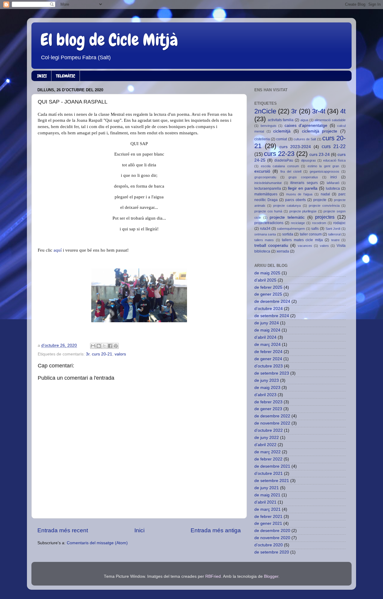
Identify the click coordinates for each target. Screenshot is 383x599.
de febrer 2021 (268, 516)
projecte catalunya (287, 205)
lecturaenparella (267, 188)
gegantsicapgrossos (324, 171)
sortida (287, 234)
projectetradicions (268, 223)
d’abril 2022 (265, 445)
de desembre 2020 (272, 530)
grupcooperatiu (265, 177)
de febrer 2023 (268, 402)
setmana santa (265, 234)
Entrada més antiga (216, 530)
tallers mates (264, 240)
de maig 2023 (267, 387)
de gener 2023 (268, 409)
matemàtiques (265, 194)
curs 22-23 (279, 153)
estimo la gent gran (323, 166)
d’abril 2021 (265, 502)
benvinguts (268, 125)
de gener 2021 (268, 523)
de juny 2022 (266, 437)
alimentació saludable (330, 120)
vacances (305, 245)
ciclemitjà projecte (320, 131)
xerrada (282, 251)
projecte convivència (324, 205)
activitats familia (281, 120)
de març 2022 (267, 452)
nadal (325, 194)
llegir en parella (302, 188)
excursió (262, 171)
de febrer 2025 (268, 287)
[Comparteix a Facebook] (110, 346)
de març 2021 (267, 509)
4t (343, 111)
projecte (319, 200)
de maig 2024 (267, 330)
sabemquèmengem (291, 228)
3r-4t (318, 111)
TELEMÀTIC (65, 76)
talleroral (334, 234)
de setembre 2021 (271, 480)
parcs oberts (295, 200)
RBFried (213, 576)
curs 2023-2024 (295, 147)
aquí (57, 250)
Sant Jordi (333, 228)
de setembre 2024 (271, 316)
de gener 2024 (268, 359)
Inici (139, 530)
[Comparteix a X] (104, 346)
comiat (281, 139)
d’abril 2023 (265, 395)
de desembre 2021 (272, 466)
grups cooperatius (303, 177)
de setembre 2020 (271, 552)
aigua (304, 120)
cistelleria (262, 139)
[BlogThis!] (99, 346)
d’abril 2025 (265, 280)
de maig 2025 (267, 273)
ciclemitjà (282, 131)
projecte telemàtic (287, 217)
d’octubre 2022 (268, 430)
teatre (335, 240)
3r (87, 354)
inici (333, 177)
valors (120, 354)
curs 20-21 (102, 354)
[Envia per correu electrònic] (93, 346)
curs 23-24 (319, 154)
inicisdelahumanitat (268, 183)
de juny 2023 (266, 380)
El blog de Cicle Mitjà (109, 40)
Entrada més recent (62, 530)
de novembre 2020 (272, 538)
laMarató (333, 183)
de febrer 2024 (268, 351)
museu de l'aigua (299, 194)
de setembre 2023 (271, 373)
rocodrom (319, 223)
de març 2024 (267, 344)
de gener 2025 (268, 294)
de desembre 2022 (272, 416)
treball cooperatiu (271, 245)
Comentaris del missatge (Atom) (97, 543)
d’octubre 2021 (268, 473)
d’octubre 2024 (268, 308)
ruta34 (265, 228)
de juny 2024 (266, 323)
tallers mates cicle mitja (302, 240)
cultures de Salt (305, 139)
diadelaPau (283, 160)
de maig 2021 (267, 495)
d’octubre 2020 (268, 545)
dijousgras (308, 160)
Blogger (271, 576)
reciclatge (298, 223)
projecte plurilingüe (303, 211)
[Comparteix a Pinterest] (116, 346)
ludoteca (333, 188)
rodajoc (339, 223)
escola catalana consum (280, 166)
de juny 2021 (266, 488)
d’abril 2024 (265, 337)
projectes (325, 217)
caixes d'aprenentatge (306, 125)
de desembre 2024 (272, 301)
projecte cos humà (268, 211)
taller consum (311, 234)
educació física (334, 160)
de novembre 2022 (272, 423)
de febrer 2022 (268, 459)
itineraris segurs (304, 183)
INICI (42, 76)
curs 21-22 (334, 146)
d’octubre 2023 (268, 366)
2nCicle (265, 111)
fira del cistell (290, 171)
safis (315, 228)
